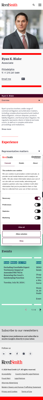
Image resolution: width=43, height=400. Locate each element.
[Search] (33, 5)
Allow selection (21, 234)
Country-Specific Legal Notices (27, 374)
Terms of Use (27, 391)
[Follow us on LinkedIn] (4, 354)
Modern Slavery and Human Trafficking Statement (21, 387)
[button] (40, 310)
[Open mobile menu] (39, 5)
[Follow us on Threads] (30, 354)
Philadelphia (8, 69)
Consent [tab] (8, 163)
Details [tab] (21, 163)
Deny (21, 241)
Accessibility (6, 374)
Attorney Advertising (10, 383)
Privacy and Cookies (9, 391)
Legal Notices (20, 378)
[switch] (38, 204)
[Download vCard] (23, 79)
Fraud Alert (6, 378)
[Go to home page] (10, 5)
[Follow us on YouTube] (10, 354)
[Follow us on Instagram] (24, 354)
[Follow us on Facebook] (17, 354)
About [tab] (35, 163)
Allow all (21, 227)
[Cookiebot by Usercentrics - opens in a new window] (31, 157)
